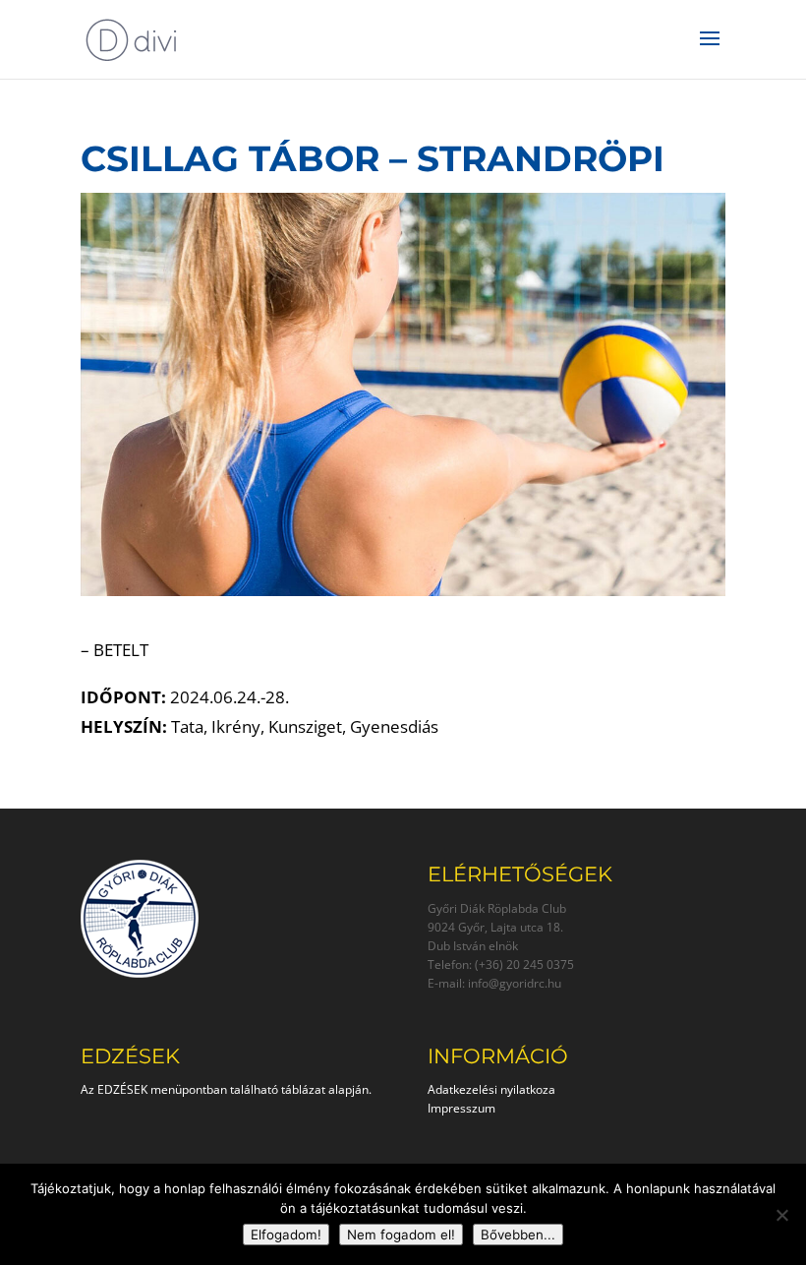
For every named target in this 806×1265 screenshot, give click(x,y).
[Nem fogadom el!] (781, 1215)
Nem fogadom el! (401, 1234)
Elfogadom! (286, 1234)
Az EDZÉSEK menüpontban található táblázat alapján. (226, 1089)
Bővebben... (518, 1234)
